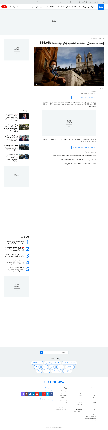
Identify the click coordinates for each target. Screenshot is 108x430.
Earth (52, 7)
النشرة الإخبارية (47, 399)
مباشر (4, 6)
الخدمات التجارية (63, 393)
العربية (103, 2)
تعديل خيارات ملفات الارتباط (61, 410)
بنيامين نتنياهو (56, 371)
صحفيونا (94, 414)
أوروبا (84, 7)
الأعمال (74, 7)
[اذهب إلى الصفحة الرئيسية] (101, 7)
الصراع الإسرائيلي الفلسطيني (52, 363)
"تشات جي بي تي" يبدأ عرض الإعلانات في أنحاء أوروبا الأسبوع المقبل (78, 159)
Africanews (79, 410)
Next (62, 7)
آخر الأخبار (91, 7)
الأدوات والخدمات (78, 407)
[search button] (37, 2)
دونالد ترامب (69, 367)
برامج (95, 412)
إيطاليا (37, 367)
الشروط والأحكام (63, 396)
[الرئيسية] (103, 38)
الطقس (80, 396)
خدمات (80, 388)
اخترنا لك (25, 111)
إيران (52, 367)
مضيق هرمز (67, 371)
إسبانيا (44, 367)
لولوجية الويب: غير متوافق (61, 407)
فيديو (41, 7)
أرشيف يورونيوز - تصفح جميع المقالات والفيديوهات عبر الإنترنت (90, 418)
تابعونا (80, 400)
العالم (79, 7)
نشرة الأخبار (79, 393)
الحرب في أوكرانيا (37, 363)
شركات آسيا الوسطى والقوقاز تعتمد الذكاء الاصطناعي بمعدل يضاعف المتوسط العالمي (74, 155)
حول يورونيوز (64, 391)
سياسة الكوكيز (64, 398)
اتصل (66, 403)
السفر (68, 7)
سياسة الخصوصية (63, 400)
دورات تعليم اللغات (78, 412)
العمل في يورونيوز (63, 405)
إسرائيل (60, 367)
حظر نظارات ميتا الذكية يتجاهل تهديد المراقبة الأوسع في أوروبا (80, 164)
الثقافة (57, 7)
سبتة (39, 371)
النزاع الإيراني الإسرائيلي (69, 363)
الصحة (46, 7)
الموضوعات (93, 388)
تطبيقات (80, 403)
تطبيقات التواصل (78, 405)
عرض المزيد (64, 388)
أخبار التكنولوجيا (94, 38)
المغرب (46, 371)
